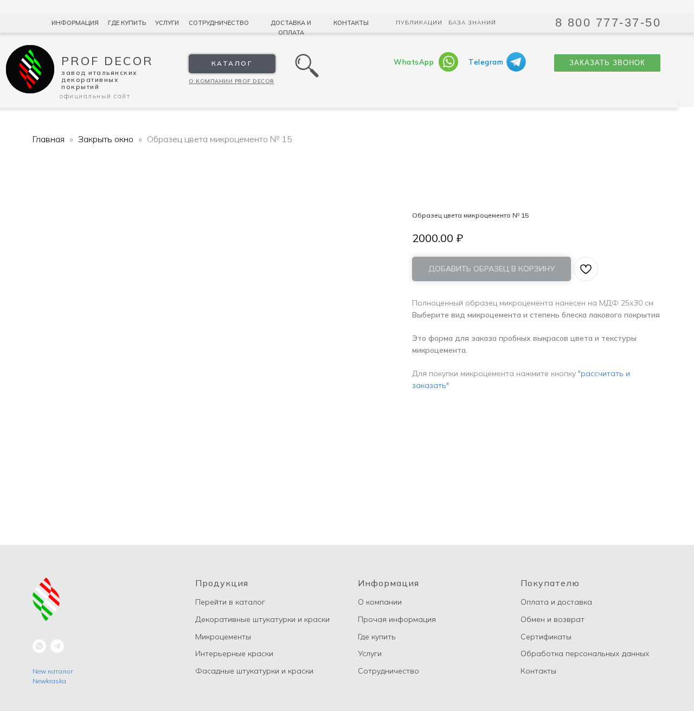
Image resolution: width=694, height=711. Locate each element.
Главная (49, 139)
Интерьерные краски (234, 653)
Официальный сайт (95, 96)
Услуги (167, 23)
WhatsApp (414, 62)
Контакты (351, 23)
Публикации (419, 22)
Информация (75, 23)
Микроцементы (223, 637)
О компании (380, 602)
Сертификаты (545, 637)
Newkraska (49, 681)
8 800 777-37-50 (608, 22)
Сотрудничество (219, 23)
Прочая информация (397, 619)
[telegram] (57, 646)
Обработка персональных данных (585, 653)
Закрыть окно (107, 139)
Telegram (485, 62)
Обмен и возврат (552, 619)
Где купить (127, 23)
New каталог (53, 671)
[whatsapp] (39, 646)
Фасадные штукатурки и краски (254, 671)
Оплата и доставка (556, 602)
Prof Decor (107, 60)
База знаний (472, 22)
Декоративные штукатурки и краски (262, 619)
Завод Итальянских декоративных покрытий (99, 79)
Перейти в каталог (230, 602)
